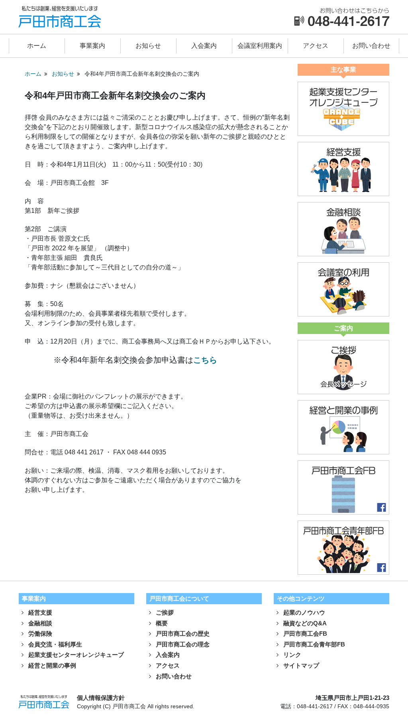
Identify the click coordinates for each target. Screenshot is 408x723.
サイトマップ (300, 665)
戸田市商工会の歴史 (182, 633)
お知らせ (148, 45)
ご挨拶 (164, 612)
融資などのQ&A (304, 623)
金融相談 (39, 623)
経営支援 (39, 612)
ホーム (36, 45)
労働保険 (39, 633)
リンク (291, 654)
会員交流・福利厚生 (54, 644)
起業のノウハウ (303, 612)
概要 (161, 623)
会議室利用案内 (259, 45)
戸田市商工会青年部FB (313, 644)
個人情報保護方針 (101, 697)
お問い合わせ (371, 45)
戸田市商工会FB (304, 633)
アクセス (315, 45)
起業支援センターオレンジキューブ (75, 654)
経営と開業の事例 (51, 665)
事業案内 (92, 45)
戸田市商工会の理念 (182, 644)
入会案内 (204, 45)
